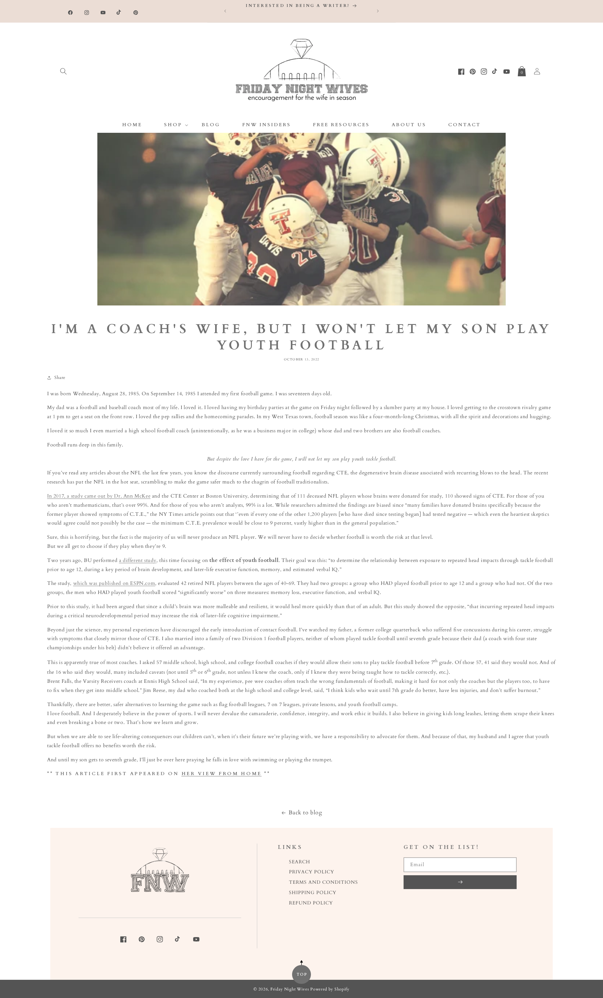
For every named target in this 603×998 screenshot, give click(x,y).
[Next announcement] (378, 11)
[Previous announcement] (225, 11)
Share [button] (59, 377)
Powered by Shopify (330, 989)
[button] (63, 70)
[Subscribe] (460, 882)
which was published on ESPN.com (114, 583)
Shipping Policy (312, 892)
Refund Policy (311, 903)
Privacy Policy (311, 872)
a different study (137, 560)
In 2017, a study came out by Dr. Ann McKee (98, 496)
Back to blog (305, 813)
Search (299, 862)
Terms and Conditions (323, 882)
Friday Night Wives (289, 989)
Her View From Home (222, 773)
